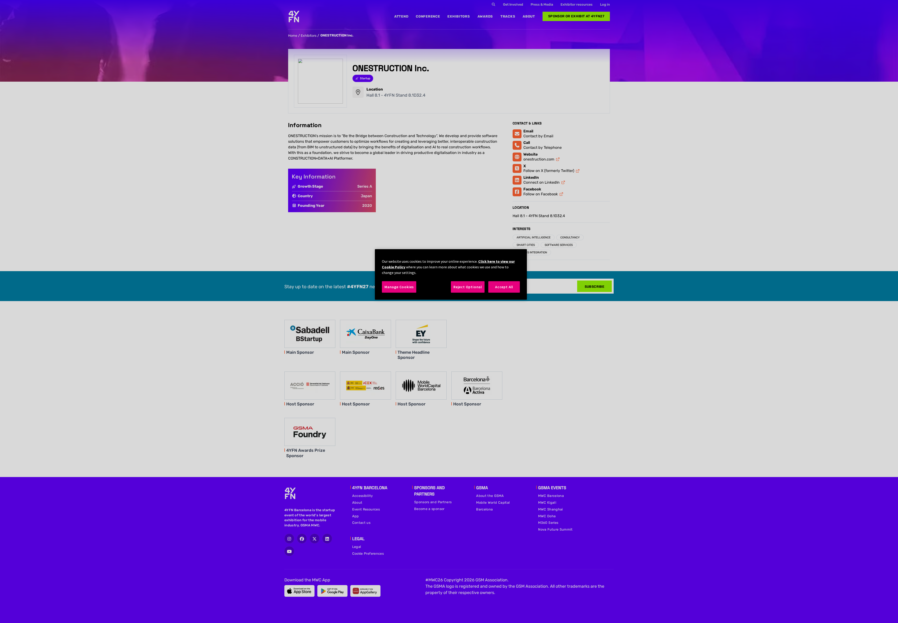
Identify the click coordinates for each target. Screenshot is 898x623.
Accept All (504, 286)
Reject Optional (467, 286)
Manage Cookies (399, 286)
